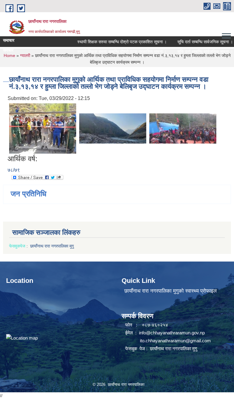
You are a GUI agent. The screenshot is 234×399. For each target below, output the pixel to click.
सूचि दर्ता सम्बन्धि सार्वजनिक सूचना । (199, 41)
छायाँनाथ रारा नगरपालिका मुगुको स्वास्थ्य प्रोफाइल (170, 291)
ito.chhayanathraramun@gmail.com (175, 340)
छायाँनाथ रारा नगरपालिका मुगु (52, 246)
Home (9, 55)
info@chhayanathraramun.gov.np (172, 332)
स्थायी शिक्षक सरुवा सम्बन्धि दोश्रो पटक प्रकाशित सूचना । (116, 41)
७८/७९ (14, 170)
